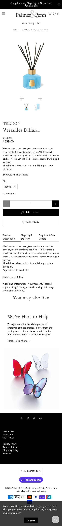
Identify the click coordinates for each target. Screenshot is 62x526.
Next (37, 23)
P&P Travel (8, 437)
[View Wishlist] (54, 13)
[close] (58, 4)
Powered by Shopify (37, 491)
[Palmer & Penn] (30, 14)
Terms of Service (11, 447)
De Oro (25, 30)
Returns (7, 453)
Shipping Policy (10, 450)
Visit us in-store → (19, 340)
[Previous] (22, 98)
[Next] (40, 98)
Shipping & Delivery (26, 237)
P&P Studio (8, 434)
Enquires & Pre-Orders (47, 237)
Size (5, 181)
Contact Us (8, 431)
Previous (27, 23)
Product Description (9, 237)
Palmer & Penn (18, 488)
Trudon (11, 123)
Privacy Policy (9, 443)
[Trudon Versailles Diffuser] (31, 66)
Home (15, 30)
